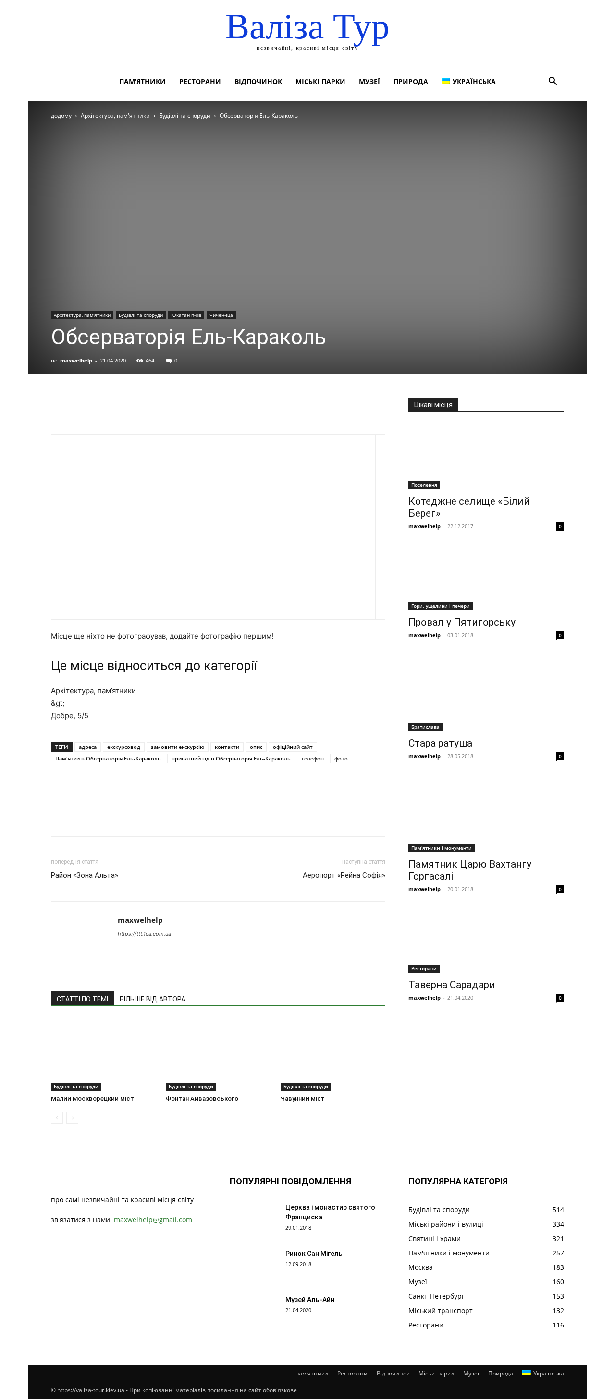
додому (61, 115)
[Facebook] (60, 407)
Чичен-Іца (221, 315)
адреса (88, 746)
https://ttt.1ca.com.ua (144, 933)
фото (341, 758)
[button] (552, 82)
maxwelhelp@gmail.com (153, 1219)
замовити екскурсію (177, 746)
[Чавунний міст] (333, 1055)
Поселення (424, 485)
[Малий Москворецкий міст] (103, 1055)
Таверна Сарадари (451, 984)
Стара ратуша (440, 743)
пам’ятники (142, 81)
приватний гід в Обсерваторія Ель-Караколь (231, 758)
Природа (411, 81)
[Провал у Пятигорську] (486, 577)
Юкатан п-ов (186, 315)
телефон (312, 758)
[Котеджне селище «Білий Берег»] (486, 456)
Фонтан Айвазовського (202, 1098)
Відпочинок (258, 81)
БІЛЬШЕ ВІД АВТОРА (152, 999)
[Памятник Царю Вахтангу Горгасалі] (486, 813)
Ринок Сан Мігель (314, 1253)
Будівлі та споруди (184, 115)
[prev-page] (57, 1118)
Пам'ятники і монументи (441, 847)
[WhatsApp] (126, 407)
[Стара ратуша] (486, 692)
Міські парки (320, 81)
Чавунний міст (303, 1098)
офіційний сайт (293, 746)
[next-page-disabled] (72, 1118)
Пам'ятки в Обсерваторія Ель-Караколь (108, 758)
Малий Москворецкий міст (92, 1098)
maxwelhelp (76, 360)
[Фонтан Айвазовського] (218, 1055)
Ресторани (200, 81)
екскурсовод (123, 746)
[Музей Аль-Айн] (254, 1311)
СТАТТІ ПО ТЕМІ (82, 999)
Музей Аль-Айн (309, 1299)
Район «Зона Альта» (84, 875)
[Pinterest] (104, 407)
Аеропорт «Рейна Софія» (344, 875)
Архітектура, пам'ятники (115, 115)
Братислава (425, 727)
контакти (227, 746)
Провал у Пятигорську (462, 622)
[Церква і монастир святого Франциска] (254, 1219)
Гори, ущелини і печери (440, 606)
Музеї (369, 81)
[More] (149, 407)
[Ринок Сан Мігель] (254, 1265)
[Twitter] (82, 407)
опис (256, 746)
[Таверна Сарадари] (486, 940)
